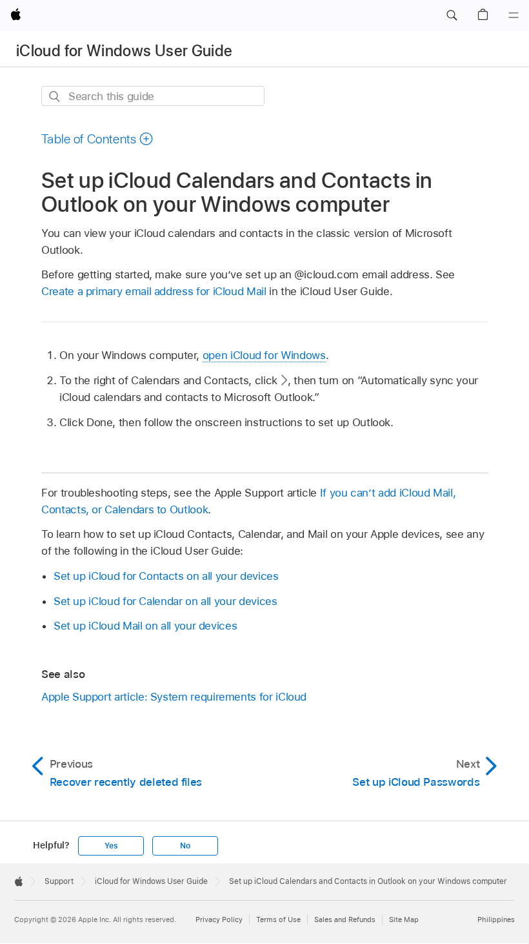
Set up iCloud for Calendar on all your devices (165, 601)
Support (59, 881)
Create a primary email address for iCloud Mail (153, 291)
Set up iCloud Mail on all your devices (145, 625)
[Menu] (513, 15)
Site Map (404, 919)
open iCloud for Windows (264, 355)
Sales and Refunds (344, 919)
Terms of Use (278, 919)
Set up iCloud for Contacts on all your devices (166, 575)
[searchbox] (152, 96)
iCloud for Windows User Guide (124, 50)
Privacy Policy (219, 919)
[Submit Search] (55, 96)
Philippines (496, 919)
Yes (111, 845)
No (185, 845)
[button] (451, 15)
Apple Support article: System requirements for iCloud (173, 696)
